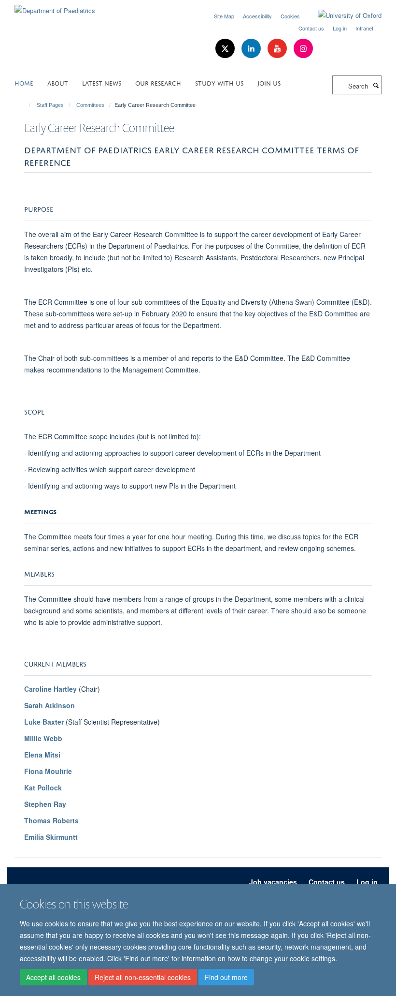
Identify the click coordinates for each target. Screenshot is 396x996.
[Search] (375, 85)
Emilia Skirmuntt (51, 837)
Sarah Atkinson (49, 705)
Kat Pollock (43, 787)
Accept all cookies (53, 977)
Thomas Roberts (51, 820)
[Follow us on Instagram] (303, 48)
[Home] (25, 105)
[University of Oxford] (342, 15)
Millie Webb (43, 738)
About (57, 82)
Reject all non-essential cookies (143, 977)
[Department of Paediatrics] (54, 7)
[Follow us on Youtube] (278, 48)
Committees (90, 105)
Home (23, 82)
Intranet (364, 28)
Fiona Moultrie (48, 771)
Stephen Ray (45, 804)
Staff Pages (50, 105)
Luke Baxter (44, 722)
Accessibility (257, 16)
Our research (158, 82)
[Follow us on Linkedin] (252, 48)
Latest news (101, 82)
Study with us (219, 82)
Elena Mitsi (42, 754)
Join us (269, 82)
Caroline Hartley (50, 689)
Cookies (290, 16)
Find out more (226, 977)
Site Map (224, 16)
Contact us (311, 28)
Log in (340, 28)
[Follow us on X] (226, 48)
